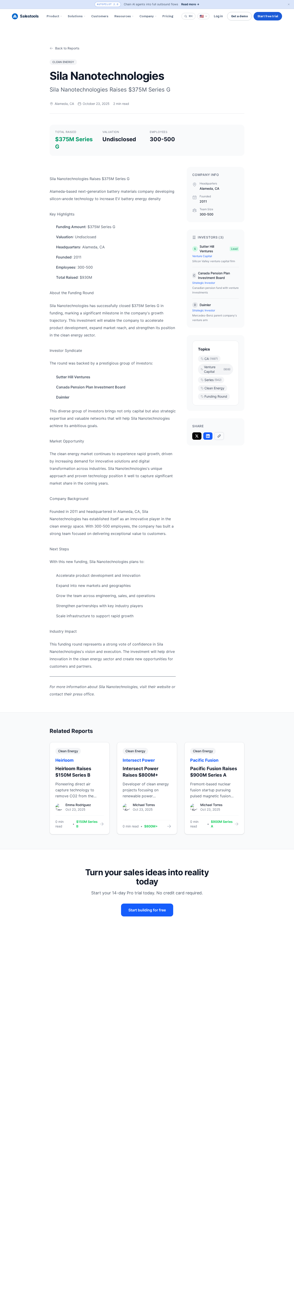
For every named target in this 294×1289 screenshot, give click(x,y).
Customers (99, 16)
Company (146, 16)
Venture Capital (217, 369)
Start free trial (267, 16)
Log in (218, 16)
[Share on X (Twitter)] (196, 436)
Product (53, 16)
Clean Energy (214, 388)
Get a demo (239, 16)
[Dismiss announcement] (288, 4)
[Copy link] (219, 436)
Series (212, 380)
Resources (122, 16)
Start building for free (147, 910)
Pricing (167, 16)
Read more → (190, 4)
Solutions (75, 16)
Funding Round (215, 396)
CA (211, 359)
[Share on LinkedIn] (207, 436)
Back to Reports (67, 48)
